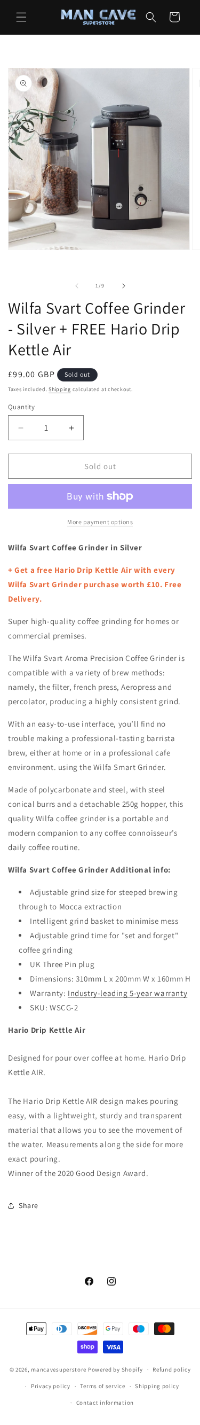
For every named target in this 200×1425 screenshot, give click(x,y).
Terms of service (102, 1386)
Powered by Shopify (115, 1369)
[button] (21, 17)
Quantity (21, 406)
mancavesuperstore (58, 1369)
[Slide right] (123, 286)
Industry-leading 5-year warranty (127, 993)
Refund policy (171, 1369)
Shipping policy (157, 1386)
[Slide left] (77, 286)
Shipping (60, 389)
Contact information (105, 1402)
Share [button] (28, 1205)
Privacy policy (50, 1386)
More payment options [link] (100, 522)
